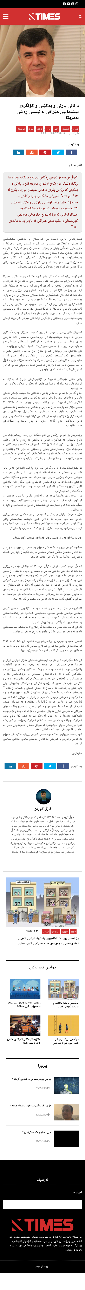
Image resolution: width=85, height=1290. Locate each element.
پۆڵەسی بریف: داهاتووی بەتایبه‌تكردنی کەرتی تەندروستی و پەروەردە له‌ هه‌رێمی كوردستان (48, 941)
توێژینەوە (55, 932)
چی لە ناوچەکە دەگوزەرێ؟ (36, 1132)
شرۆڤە (39, 129)
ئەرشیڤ (77, 1193)
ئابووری (65, 932)
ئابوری (75, 129)
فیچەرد (45, 932)
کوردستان (21, 129)
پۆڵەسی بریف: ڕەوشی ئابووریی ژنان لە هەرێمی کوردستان (66, 1043)
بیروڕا (48, 129)
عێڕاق (30, 129)
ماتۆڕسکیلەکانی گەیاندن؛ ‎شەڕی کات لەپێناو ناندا (23, 1041)
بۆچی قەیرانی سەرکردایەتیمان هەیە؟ (30, 1105)
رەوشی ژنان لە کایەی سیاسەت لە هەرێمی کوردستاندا (24, 1004)
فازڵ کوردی (74, 133)
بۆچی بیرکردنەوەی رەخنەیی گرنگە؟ (31, 1079)
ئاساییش (65, 129)
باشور (56, 129)
